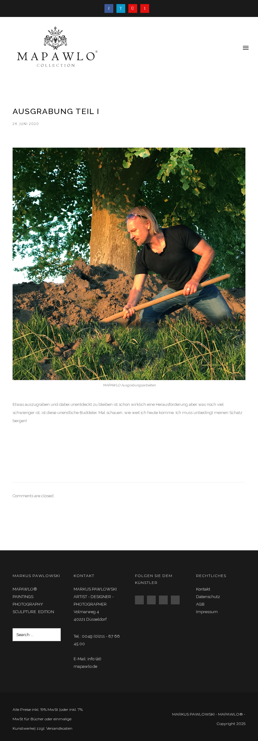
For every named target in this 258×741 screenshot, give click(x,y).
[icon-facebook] (110, 8)
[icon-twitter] (122, 8)
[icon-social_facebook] (141, 600)
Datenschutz (208, 596)
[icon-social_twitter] (165, 600)
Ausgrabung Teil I (56, 111)
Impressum (207, 611)
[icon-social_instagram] (153, 600)
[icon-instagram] (134, 8)
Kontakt (203, 589)
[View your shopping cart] (235, 48)
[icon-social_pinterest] (177, 600)
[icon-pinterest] (144, 8)
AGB (200, 604)
